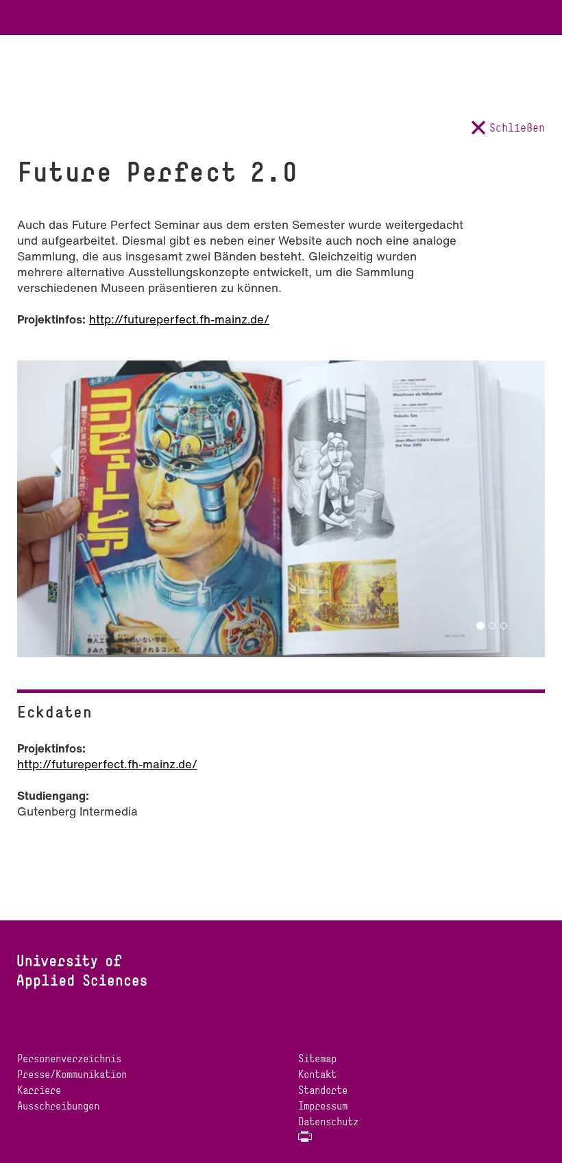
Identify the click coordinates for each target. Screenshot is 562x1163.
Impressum (322, 1105)
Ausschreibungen (58, 1105)
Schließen (517, 127)
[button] (48, 493)
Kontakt (317, 1074)
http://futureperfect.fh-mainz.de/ (179, 319)
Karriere (39, 1090)
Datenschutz (328, 1121)
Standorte (322, 1090)
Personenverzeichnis (69, 1058)
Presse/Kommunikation (72, 1074)
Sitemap (317, 1058)
